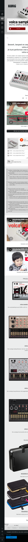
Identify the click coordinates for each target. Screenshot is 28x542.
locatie (2, 531)
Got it (11, 537)
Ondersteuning (2, 32)
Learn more (8, 534)
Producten (2, 19)
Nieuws (2, 528)
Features (2, 23)
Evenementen (2, 27)
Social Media (2, 534)
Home (2, 14)
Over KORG (2, 540)
